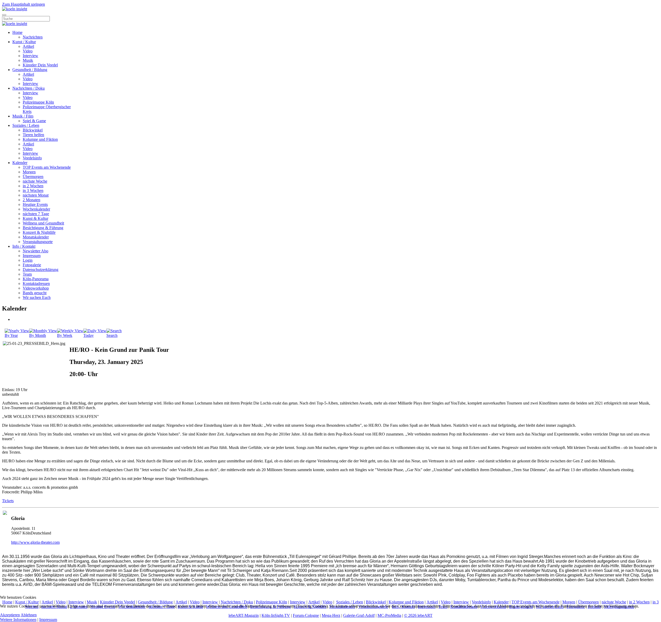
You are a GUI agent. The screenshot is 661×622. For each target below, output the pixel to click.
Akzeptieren (10, 615)
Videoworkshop (36, 288)
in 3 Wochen (33, 190)
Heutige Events (35, 204)
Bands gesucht (34, 293)
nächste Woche (35, 181)
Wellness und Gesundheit (43, 223)
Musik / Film (22, 116)
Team (27, 274)
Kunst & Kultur (35, 218)
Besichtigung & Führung (43, 228)
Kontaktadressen (36, 283)
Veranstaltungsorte (38, 241)
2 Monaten (31, 200)
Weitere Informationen (18, 619)
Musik (28, 60)
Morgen (29, 172)
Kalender (19, 162)
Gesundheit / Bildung (29, 69)
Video (28, 51)
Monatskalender (36, 237)
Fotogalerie (32, 265)
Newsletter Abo (35, 251)
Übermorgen (33, 176)
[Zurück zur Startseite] (14, 9)
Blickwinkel (33, 130)
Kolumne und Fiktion (40, 139)
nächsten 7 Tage (36, 214)
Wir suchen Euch (37, 297)
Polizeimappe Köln (38, 102)
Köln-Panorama (36, 279)
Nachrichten (33, 37)
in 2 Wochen (33, 186)
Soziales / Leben (25, 125)
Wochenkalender (36, 209)
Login (28, 260)
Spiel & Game (34, 121)
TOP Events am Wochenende (47, 167)
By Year (11, 335)
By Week (64, 335)
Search (111, 335)
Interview (30, 55)
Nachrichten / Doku (28, 88)
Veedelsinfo (32, 158)
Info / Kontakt (23, 246)
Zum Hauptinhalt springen (23, 4)
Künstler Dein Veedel (40, 65)
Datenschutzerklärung (40, 269)
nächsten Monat (36, 195)
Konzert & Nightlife (39, 232)
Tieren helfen (33, 135)
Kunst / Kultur (24, 42)
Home (17, 32)
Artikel (28, 46)
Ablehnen (29, 615)
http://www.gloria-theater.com (35, 542)
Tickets (8, 501)
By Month (37, 335)
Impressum (32, 255)
